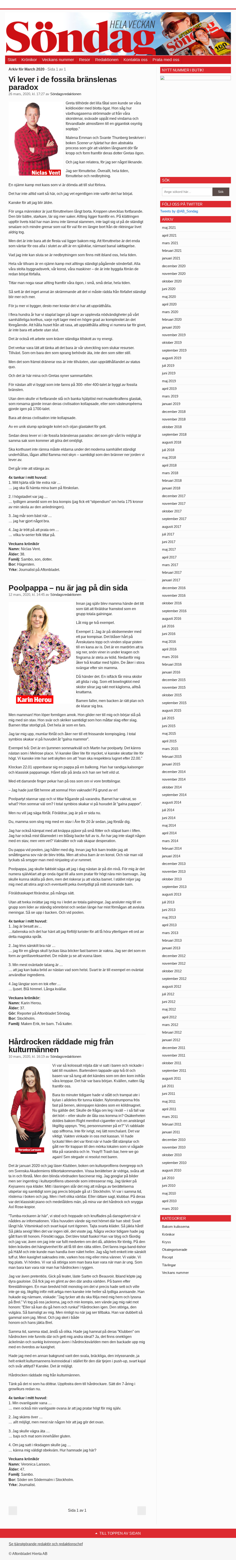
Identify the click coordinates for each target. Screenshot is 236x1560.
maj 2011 (169, 1101)
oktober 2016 (172, 603)
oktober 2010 (172, 1155)
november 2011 (173, 1055)
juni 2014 (168, 818)
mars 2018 (170, 473)
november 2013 (174, 871)
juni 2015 (168, 726)
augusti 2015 (171, 710)
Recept (167, 1257)
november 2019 (174, 335)
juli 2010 (168, 1178)
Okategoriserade (174, 1250)
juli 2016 (168, 626)
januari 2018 (171, 488)
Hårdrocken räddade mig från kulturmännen (61, 1045)
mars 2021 (170, 243)
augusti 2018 (171, 442)
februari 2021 (172, 251)
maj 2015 (169, 733)
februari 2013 (172, 940)
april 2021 (169, 235)
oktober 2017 (172, 511)
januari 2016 (171, 672)
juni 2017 (168, 542)
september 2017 (174, 519)
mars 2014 (170, 841)
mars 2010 (170, 1208)
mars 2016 (170, 657)
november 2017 (174, 503)
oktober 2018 (172, 427)
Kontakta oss (136, 59)
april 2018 (169, 465)
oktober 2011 (171, 1063)
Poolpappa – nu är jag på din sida (68, 587)
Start (12, 59)
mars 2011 (170, 1117)
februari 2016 (172, 664)
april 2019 (169, 389)
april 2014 (169, 833)
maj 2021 (169, 227)
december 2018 (174, 412)
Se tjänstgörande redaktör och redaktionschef (46, 1544)
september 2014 (174, 795)
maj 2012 (169, 1009)
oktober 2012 (172, 971)
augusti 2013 (171, 894)
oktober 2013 (172, 879)
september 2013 (174, 887)
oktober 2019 (172, 342)
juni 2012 (168, 1002)
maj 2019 (169, 381)
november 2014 (174, 779)
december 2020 (174, 266)
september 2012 (174, 979)
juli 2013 (168, 902)
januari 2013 (171, 948)
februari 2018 (172, 480)
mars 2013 (170, 933)
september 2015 (174, 703)
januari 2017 (171, 580)
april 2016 (169, 649)
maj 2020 (169, 297)
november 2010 (174, 1147)
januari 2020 (171, 327)
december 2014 (174, 772)
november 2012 (174, 963)
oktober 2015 (172, 695)
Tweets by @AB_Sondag (179, 211)
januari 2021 (171, 258)
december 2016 (174, 588)
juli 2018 (168, 450)
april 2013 (169, 925)
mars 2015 (170, 749)
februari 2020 (172, 319)
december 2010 (174, 1140)
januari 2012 (171, 1040)
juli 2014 (168, 810)
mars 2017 (170, 565)
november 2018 (174, 419)
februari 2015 (172, 756)
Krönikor (29, 59)
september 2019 (174, 350)
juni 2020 (168, 289)
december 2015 (174, 680)
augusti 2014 (171, 802)
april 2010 (169, 1201)
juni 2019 (168, 373)
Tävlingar (169, 1265)
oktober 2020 (172, 281)
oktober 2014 (172, 787)
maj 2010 (169, 1193)
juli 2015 (168, 718)
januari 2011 (171, 1132)
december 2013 (174, 864)
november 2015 (174, 687)
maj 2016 (169, 641)
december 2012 (174, 956)
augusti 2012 (171, 986)
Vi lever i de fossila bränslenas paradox (63, 83)
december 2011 (173, 1048)
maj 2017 (169, 549)
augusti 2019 (171, 358)
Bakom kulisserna (175, 1226)
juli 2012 (168, 994)
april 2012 (169, 1017)
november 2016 (174, 595)
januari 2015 (171, 764)
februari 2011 (171, 1124)
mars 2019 (170, 396)
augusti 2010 (171, 1170)
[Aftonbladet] (22, 4)
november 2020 (174, 274)
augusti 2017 (171, 527)
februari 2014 (172, 848)
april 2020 (169, 304)
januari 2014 (171, 856)
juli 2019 (168, 365)
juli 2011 (168, 1086)
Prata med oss (166, 59)
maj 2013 (169, 917)
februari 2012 (172, 1032)
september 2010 (174, 1163)
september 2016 (174, 611)
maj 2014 (169, 825)
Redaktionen (106, 59)
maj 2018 (169, 457)
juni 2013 (168, 910)
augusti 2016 (171, 618)
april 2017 (169, 557)
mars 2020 (170, 312)
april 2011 (169, 1109)
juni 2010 (168, 1185)
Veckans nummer (58, 59)
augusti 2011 (171, 1078)
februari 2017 (172, 572)
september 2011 (174, 1070)
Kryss (166, 1242)
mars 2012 (170, 1025)
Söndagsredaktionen (65, 94)
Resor (84, 59)
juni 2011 (168, 1094)
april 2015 (169, 741)
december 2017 (174, 496)
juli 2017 (168, 534)
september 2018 (174, 434)
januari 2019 (171, 404)
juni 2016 (168, 634)
